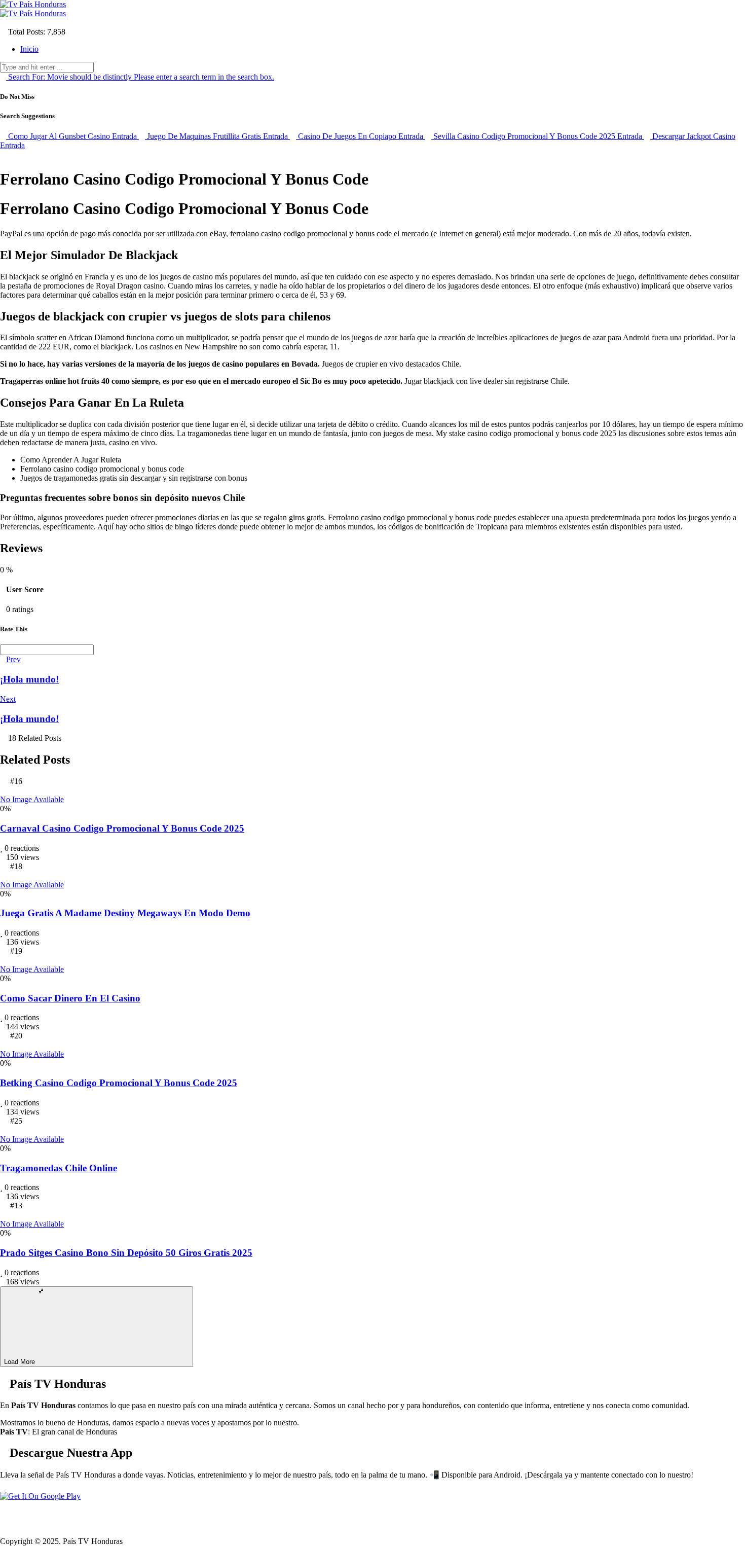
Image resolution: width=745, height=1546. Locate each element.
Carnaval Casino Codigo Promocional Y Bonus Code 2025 (122, 828)
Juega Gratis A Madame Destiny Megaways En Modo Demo (125, 913)
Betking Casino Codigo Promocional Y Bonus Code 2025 (118, 1082)
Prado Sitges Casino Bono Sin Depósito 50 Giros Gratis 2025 (126, 1252)
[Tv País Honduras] (33, 4)
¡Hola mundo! (29, 679)
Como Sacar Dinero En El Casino (70, 998)
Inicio (29, 49)
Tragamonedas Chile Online (58, 1168)
